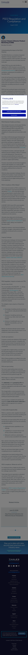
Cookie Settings (5, 107)
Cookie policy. (16, 104)
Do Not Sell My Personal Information (14, 111)
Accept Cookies (14, 115)
